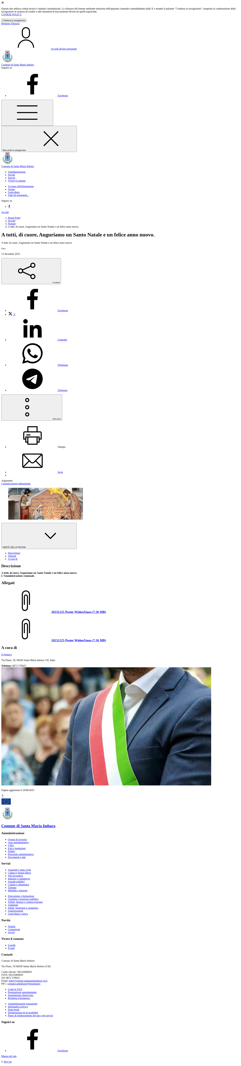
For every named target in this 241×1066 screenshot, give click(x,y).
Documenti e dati (17, 857)
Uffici (11, 845)
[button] (17, 171)
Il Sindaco (6, 654)
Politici (11, 851)
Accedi (5, 212)
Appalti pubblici (16, 881)
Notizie (11, 223)
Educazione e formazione (21, 896)
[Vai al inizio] (2, 796)
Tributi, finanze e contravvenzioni (25, 902)
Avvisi (11, 932)
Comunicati (14, 929)
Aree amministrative (18, 842)
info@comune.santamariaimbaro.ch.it (28, 980)
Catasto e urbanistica (18, 884)
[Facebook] (9, 206)
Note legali (13, 1009)
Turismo (12, 887)
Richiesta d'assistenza (19, 998)
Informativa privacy (18, 1006)
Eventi (11, 948)
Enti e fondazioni (17, 848)
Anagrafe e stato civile (19, 869)
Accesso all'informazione (21, 186)
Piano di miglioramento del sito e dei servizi (30, 1015)
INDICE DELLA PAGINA (14, 547)
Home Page (14, 217)
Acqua (11, 189)
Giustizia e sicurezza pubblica (23, 899)
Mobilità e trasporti (17, 890)
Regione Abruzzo (10, 23)
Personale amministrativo (21, 854)
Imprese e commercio (19, 878)
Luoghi (11, 945)
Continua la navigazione (14, 20)
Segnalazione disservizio (20, 995)
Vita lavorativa (15, 875)
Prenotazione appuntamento (22, 992)
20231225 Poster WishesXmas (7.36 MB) (78, 612)
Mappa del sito (9, 1056)
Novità (11, 220)
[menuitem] (38, 310)
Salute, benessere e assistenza (23, 908)
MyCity (8, 1061)
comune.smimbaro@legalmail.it (24, 983)
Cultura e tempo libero (19, 872)
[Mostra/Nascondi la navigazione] (27, 113)
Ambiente (13, 905)
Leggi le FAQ (15, 989)
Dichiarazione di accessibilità (23, 1012)
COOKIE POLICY (11, 14)
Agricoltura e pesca (18, 913)
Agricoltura (14, 192)
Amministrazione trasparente (22, 1003)
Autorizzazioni (15, 910)
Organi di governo (17, 839)
